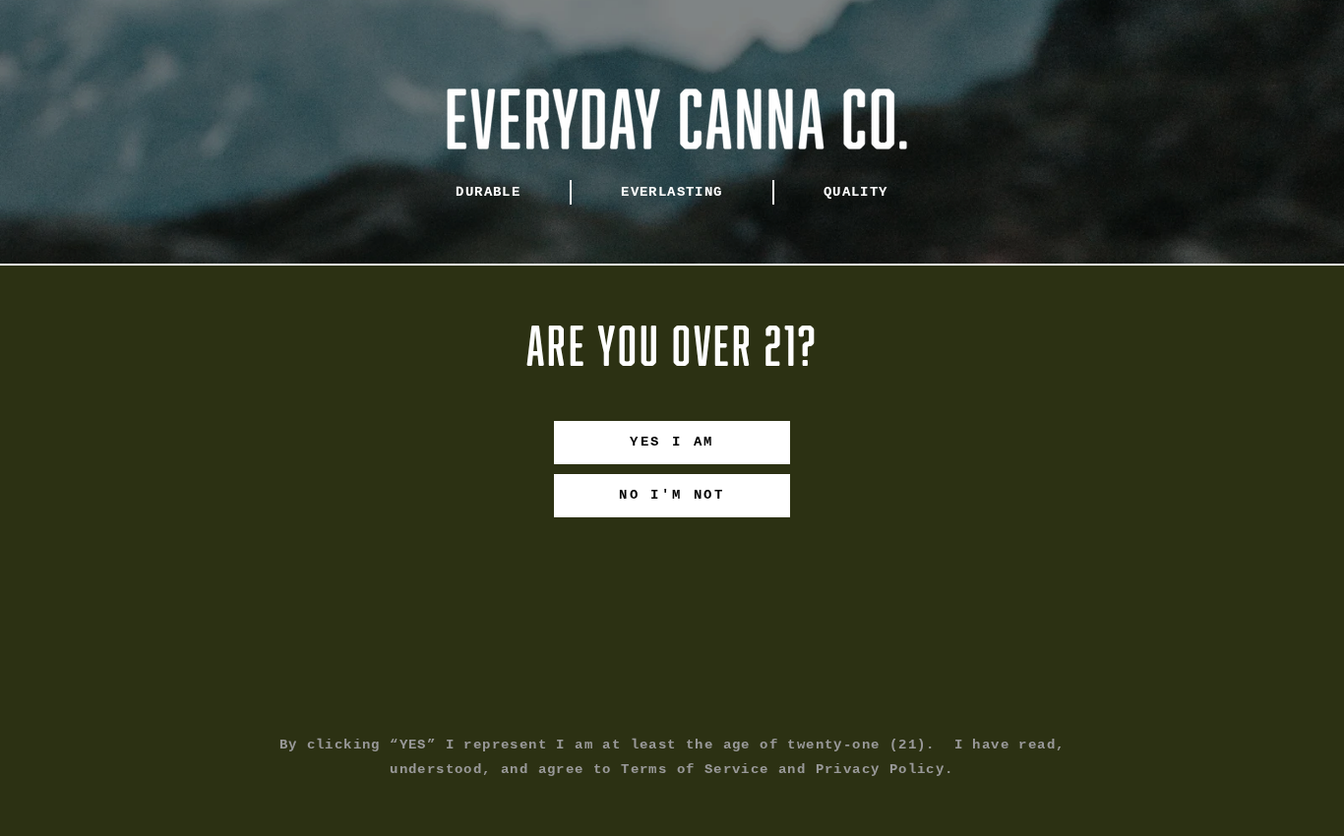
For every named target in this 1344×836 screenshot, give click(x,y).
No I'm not (672, 495)
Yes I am (672, 441)
